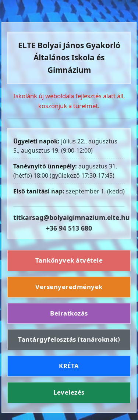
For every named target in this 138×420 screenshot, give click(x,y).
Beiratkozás (69, 313)
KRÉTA (69, 366)
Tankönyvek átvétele (69, 260)
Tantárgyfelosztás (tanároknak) (69, 339)
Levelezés (69, 392)
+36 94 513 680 (69, 228)
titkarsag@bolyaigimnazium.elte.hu (71, 217)
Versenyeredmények (69, 286)
